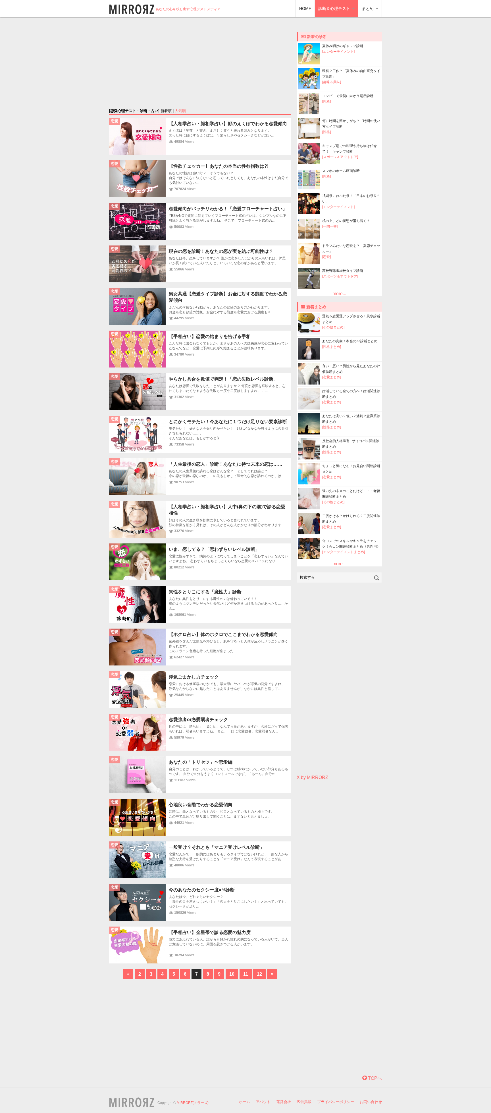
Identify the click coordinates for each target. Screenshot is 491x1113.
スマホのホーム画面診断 (341, 171)
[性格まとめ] (331, 347)
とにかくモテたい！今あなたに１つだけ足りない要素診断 (228, 421)
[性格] (326, 102)
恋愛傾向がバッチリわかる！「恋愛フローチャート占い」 (228, 208)
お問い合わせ (371, 1102)
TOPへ (374, 1078)
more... (339, 293)
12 (259, 974)
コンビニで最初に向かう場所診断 (347, 96)
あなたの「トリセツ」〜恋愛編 (200, 762)
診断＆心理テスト (334, 8)
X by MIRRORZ (312, 777)
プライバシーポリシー (335, 1102)
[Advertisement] (200, 62)
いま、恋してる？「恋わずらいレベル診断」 (214, 549)
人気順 (180, 111)
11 (245, 974)
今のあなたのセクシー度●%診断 (202, 889)
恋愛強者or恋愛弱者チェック (198, 719)
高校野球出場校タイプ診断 (342, 271)
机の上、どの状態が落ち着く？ (346, 221)
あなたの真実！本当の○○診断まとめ (349, 341)
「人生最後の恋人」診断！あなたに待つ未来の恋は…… (225, 464)
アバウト (263, 1102)
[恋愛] (326, 257)
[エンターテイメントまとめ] (343, 552)
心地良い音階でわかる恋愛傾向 (200, 804)
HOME (305, 8)
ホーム (244, 1102)
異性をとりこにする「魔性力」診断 (205, 591)
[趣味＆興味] (331, 82)
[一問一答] (330, 226)
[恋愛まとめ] (331, 377)
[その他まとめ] (333, 327)
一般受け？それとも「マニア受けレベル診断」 (216, 847)
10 (231, 974)
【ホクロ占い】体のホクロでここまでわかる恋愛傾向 (223, 634)
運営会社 (283, 1102)
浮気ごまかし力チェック (194, 677)
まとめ (368, 8)
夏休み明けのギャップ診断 (342, 46)
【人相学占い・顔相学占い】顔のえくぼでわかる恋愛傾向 (228, 123)
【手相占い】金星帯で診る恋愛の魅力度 (210, 932)
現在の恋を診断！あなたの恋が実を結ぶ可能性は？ (221, 251)
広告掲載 (304, 1102)
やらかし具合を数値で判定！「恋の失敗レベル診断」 (223, 379)
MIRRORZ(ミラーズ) (193, 1103)
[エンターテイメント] (338, 52)
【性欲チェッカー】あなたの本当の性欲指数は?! (219, 166)
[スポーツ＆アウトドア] (340, 157)
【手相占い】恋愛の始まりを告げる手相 (210, 336)
